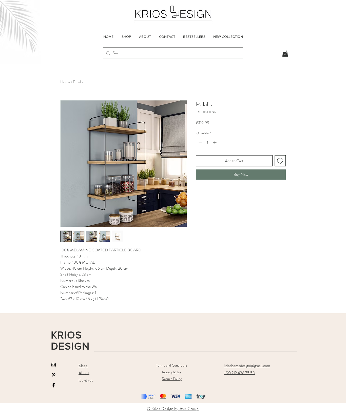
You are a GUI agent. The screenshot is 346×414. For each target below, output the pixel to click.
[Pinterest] (53, 375)
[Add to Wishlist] (280, 160)
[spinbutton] (207, 142)
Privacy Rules (171, 372)
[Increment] (215, 142)
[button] (285, 53)
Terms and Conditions (172, 365)
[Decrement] (200, 142)
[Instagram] (53, 365)
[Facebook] (53, 385)
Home (65, 82)
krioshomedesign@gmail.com (247, 365)
